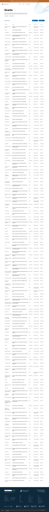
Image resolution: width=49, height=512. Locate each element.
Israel (20, 499)
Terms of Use (7, 510)
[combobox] (35, 20)
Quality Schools (6, 497)
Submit (14, 490)
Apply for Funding (40, 498)
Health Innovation (13, 499)
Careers (39, 497)
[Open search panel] (47, 4)
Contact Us (39, 499)
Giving (29, 498)
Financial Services (6, 499)
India (20, 498)
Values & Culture (30, 499)
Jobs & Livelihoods (13, 498)
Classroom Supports (13, 497)
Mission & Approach (31, 497)
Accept (3, 510)
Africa (20, 497)
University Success (6, 498)
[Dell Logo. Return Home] (5, 4)
